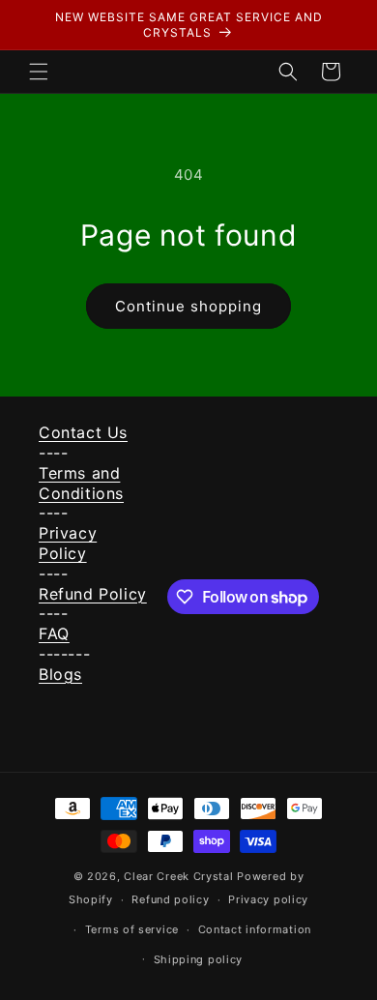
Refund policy (170, 899)
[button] (38, 71)
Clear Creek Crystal (178, 876)
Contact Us (83, 432)
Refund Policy (93, 593)
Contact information (254, 929)
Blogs (60, 674)
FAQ (54, 633)
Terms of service (132, 929)
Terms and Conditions (81, 483)
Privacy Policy (68, 543)
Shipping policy (199, 959)
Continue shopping (188, 306)
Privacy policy (268, 899)
